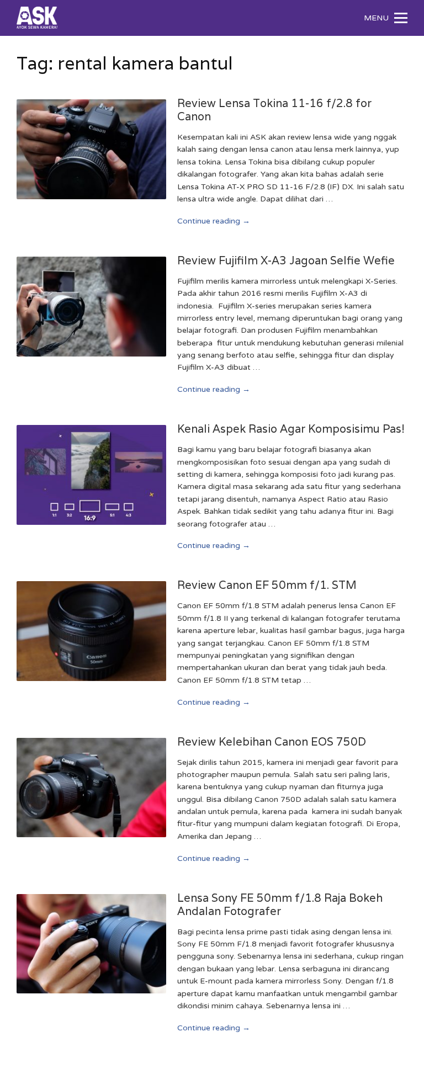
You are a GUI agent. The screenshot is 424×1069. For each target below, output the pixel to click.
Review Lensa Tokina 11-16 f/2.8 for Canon (274, 110)
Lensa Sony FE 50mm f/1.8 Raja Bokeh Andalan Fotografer (280, 904)
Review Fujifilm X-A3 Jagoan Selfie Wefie (286, 260)
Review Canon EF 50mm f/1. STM (267, 585)
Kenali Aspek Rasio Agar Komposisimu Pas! (291, 429)
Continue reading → (213, 221)
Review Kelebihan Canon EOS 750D (271, 742)
